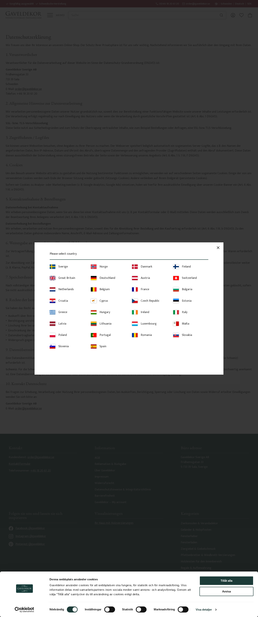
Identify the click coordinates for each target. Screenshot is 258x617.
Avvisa (226, 591)
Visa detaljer (204, 609)
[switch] (109, 609)
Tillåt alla (226, 580)
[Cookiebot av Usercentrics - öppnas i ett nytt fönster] (24, 609)
